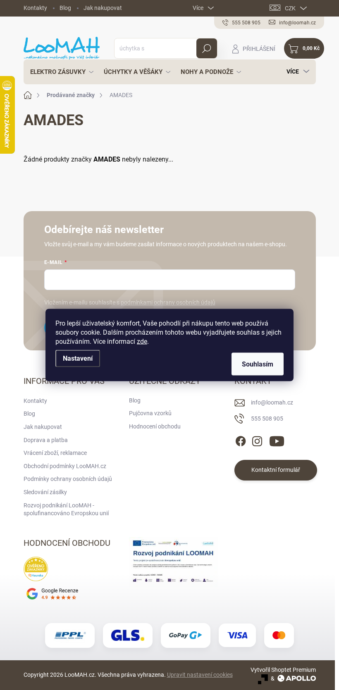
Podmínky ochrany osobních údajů (68, 479)
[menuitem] (59, 71)
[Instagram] (257, 439)
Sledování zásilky (45, 492)
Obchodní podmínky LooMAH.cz (65, 466)
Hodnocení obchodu (155, 426)
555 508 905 (267, 418)
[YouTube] (276, 439)
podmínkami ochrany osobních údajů (168, 302)
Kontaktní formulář (275, 469)
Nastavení (78, 358)
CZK (290, 8)
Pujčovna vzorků (150, 413)
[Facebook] (240, 439)
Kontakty (35, 8)
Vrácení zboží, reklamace (55, 453)
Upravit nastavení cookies (200, 674)
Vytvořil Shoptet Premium (283, 669)
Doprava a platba (46, 440)
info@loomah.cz (272, 402)
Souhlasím (257, 364)
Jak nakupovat (103, 8)
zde (142, 341)
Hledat (206, 48)
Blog (65, 8)
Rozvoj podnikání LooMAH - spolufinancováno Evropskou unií (66, 509)
